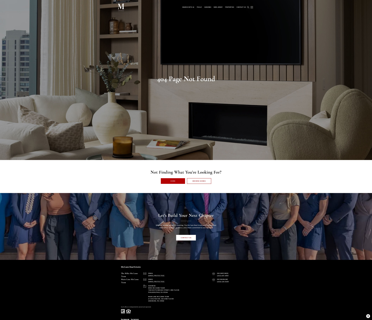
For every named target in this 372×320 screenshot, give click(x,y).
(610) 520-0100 (223, 281)
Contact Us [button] (186, 237)
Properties (229, 7)
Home (172, 181)
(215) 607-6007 (223, 275)
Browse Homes (199, 181)
